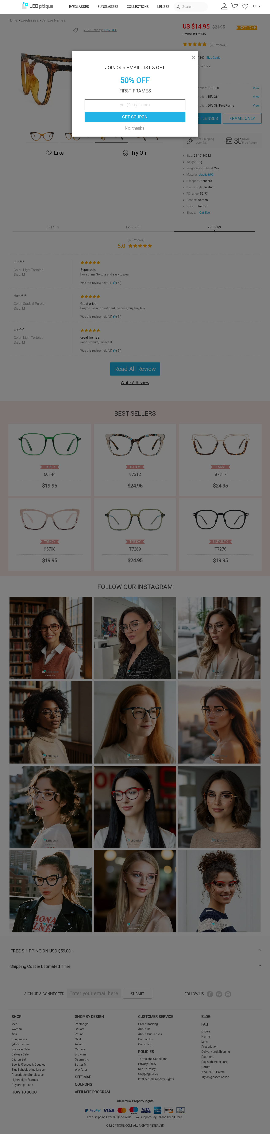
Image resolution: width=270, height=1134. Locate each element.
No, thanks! (135, 128)
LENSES (163, 7)
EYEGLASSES (79, 7)
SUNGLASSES (107, 7)
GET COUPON (135, 116)
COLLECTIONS (138, 7)
